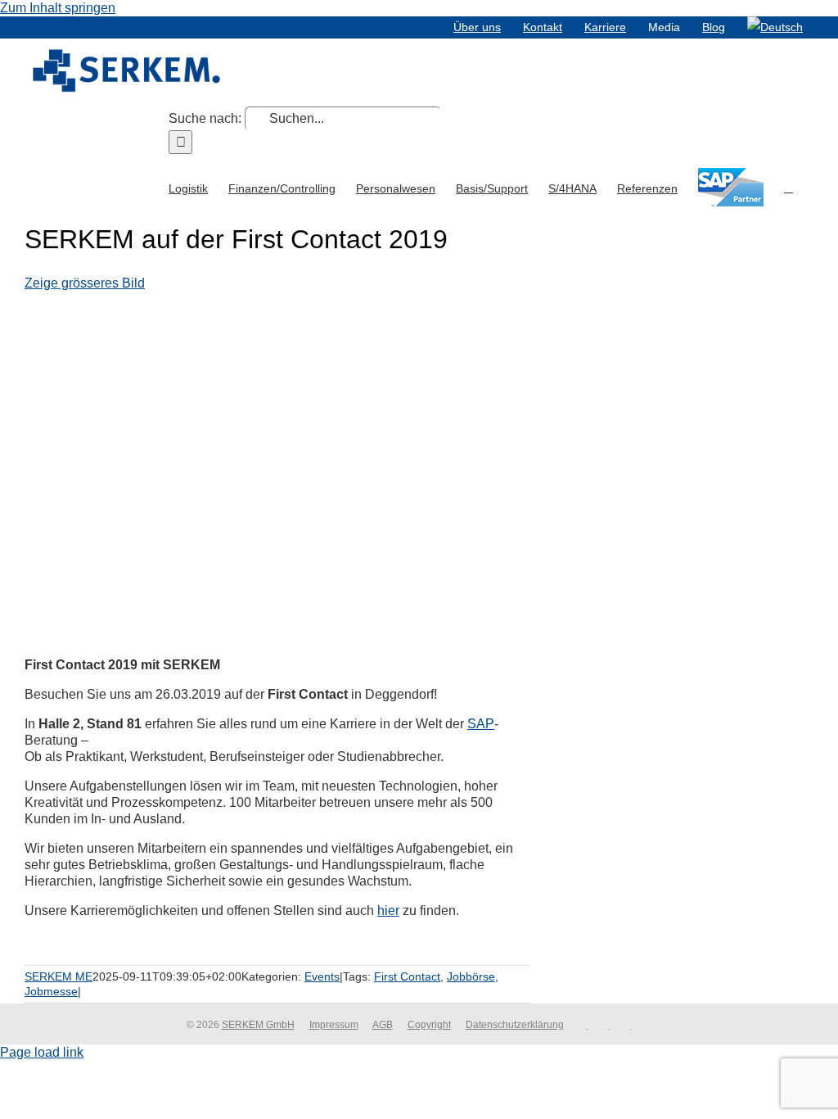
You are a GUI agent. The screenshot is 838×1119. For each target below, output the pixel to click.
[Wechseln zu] (775, 27)
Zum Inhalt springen (57, 8)
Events (322, 976)
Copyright (429, 1025)
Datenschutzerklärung (515, 1025)
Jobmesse (51, 991)
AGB (382, 1025)
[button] (788, 187)
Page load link (41, 1052)
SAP (480, 724)
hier (388, 910)
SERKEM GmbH (258, 1025)
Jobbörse (471, 976)
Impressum (333, 1025)
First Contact (407, 976)
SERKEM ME (58, 976)
